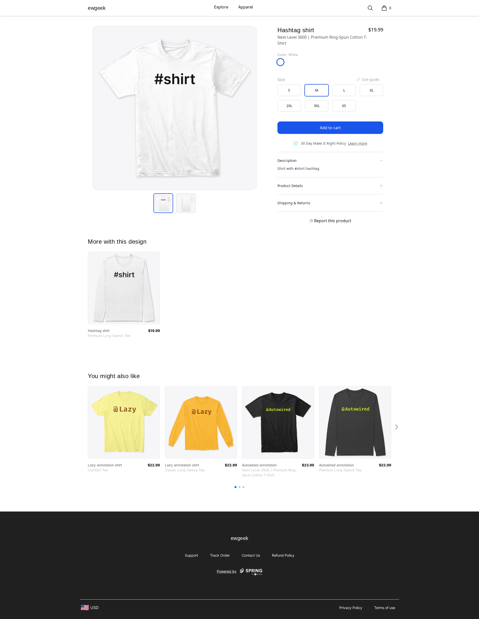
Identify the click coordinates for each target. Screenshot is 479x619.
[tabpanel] (174, 108)
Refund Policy (283, 555)
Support (191, 555)
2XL (289, 105)
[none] (367, 79)
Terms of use (384, 608)
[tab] (163, 203)
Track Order (220, 555)
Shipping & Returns (293, 203)
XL (371, 90)
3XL (317, 105)
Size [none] (281, 79)
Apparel (245, 7)
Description (287, 160)
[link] (124, 288)
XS (344, 105)
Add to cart (330, 127)
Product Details (290, 185)
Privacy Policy (350, 608)
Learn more (357, 143)
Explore (221, 7)
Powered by (227, 571)
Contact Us (251, 555)
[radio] (289, 90)
